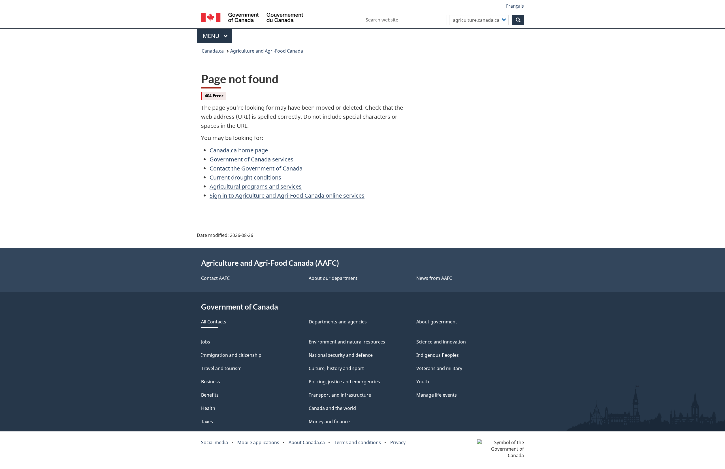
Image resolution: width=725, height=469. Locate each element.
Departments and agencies (338, 322)
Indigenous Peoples (437, 355)
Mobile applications (258, 442)
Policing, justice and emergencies (344, 382)
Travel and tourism (221, 368)
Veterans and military (439, 368)
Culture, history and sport (336, 368)
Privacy (398, 442)
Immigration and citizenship (231, 355)
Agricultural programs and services (256, 186)
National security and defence (341, 355)
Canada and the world (332, 408)
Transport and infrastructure (340, 395)
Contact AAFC (215, 278)
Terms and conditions (357, 442)
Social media (214, 442)
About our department (333, 278)
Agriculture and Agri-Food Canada (266, 51)
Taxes (207, 421)
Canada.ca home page (239, 150)
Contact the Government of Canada (256, 168)
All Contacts (213, 322)
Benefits (210, 395)
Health (208, 408)
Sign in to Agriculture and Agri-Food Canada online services (287, 195)
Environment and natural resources (347, 342)
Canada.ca (213, 51)
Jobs (205, 342)
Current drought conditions (245, 177)
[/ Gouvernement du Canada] (252, 18)
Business (210, 382)
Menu (212, 36)
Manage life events (436, 395)
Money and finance (329, 421)
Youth (422, 382)
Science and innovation (441, 342)
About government (436, 322)
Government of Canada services (251, 159)
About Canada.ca (307, 442)
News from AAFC (434, 278)
